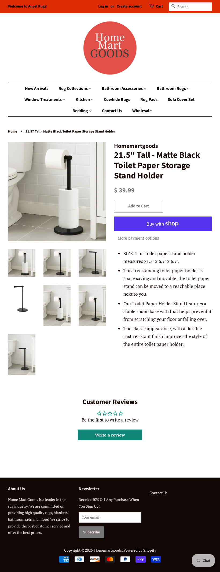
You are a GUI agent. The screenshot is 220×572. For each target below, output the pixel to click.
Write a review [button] (110, 435)
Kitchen (83, 99)
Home (12, 131)
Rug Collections (73, 88)
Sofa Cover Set (181, 99)
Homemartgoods (108, 550)
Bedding (80, 111)
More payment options (138, 238)
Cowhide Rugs (117, 99)
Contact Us (112, 111)
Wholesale (142, 111)
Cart (159, 6)
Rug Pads (148, 99)
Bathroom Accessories (123, 88)
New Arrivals (36, 88)
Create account (129, 6)
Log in (103, 6)
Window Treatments (43, 99)
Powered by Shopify (139, 550)
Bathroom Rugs (172, 88)
